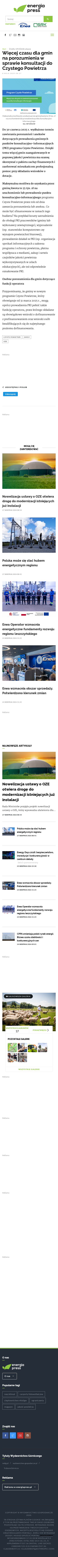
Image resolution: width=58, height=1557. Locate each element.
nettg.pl (5, 1463)
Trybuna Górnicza (11, 1468)
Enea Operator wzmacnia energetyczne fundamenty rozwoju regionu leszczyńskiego (28, 629)
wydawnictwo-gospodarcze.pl (25, 1463)
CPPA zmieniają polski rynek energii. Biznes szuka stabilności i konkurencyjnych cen (35, 937)
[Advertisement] (29, 368)
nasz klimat (9, 1394)
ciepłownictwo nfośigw (15, 1400)
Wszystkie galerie (29, 1069)
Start (4, 49)
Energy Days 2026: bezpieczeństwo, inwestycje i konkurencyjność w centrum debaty (35, 855)
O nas (7, 1376)
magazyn (8, 1406)
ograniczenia (38, 1400)
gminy (27, 337)
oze (5, 341)
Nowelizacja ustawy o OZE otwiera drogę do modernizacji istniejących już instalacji (28, 501)
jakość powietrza (25, 1406)
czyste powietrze (12, 337)
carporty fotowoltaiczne (31, 1394)
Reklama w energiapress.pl (18, 1487)
